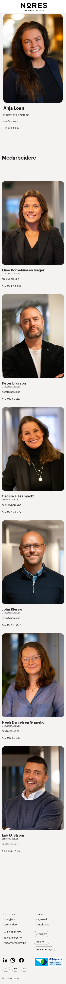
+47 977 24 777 (11, 512)
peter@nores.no (11, 392)
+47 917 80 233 (11, 399)
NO (6, 969)
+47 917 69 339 (11, 738)
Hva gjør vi (9, 919)
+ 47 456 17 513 (11, 851)
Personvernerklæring (15, 943)
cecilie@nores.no (11, 505)
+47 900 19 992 (11, 128)
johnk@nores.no (11, 618)
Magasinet (41, 919)
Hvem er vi (9, 914)
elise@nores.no (10, 279)
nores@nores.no (13, 938)
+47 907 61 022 (11, 625)
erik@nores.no (10, 844)
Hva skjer (41, 914)
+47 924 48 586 (11, 286)
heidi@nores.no (11, 731)
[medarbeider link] (33, 223)
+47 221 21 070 (13, 932)
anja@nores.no (10, 121)
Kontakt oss (42, 925)
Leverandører (11, 925)
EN (15, 969)
